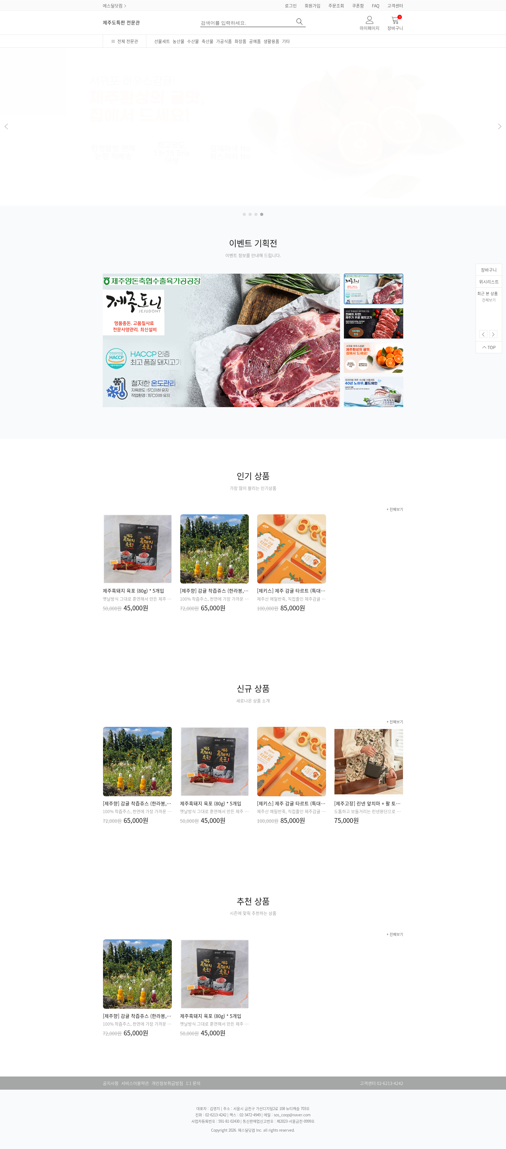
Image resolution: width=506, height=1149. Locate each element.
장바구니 (395, 23)
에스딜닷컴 (113, 5)
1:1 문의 (193, 1083)
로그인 (291, 5)
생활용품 (271, 41)
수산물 (193, 41)
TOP (491, 347)
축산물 (207, 41)
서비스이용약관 (135, 1083)
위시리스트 (489, 281)
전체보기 (489, 299)
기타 (286, 41)
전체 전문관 (126, 41)
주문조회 (336, 5)
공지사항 (111, 1083)
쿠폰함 (358, 5)
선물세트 (162, 41)
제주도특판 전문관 (121, 22)
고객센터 (395, 5)
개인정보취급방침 (167, 1083)
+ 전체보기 (395, 509)
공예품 (255, 41)
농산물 (178, 41)
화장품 (240, 41)
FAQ (376, 5)
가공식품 (224, 41)
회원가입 (312, 5)
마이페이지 (370, 28)
